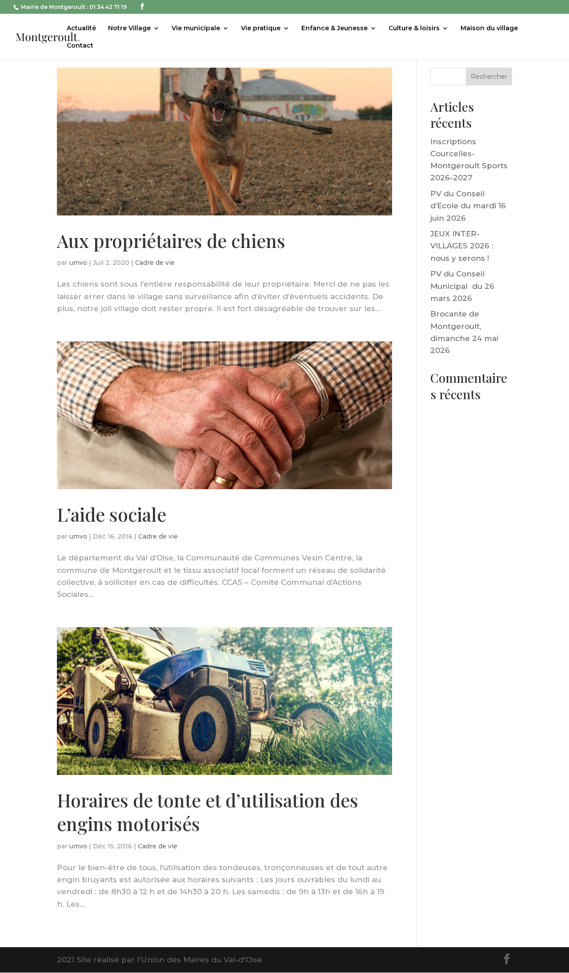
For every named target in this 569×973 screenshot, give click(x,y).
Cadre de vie (155, 263)
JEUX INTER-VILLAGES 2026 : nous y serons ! (461, 245)
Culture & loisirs (414, 28)
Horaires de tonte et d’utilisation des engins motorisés (207, 811)
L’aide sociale (111, 514)
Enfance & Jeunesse (334, 28)
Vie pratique (260, 28)
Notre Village (129, 28)
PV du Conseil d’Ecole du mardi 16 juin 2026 (468, 205)
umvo (78, 263)
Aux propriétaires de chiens (171, 240)
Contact (80, 45)
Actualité (81, 28)
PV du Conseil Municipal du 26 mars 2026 (462, 285)
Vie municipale (196, 28)
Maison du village (489, 28)
